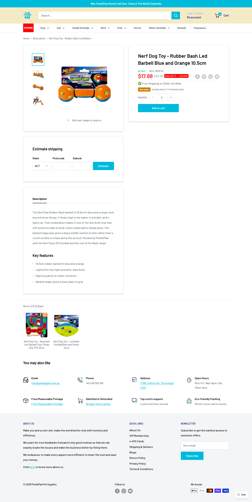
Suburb (77, 158)
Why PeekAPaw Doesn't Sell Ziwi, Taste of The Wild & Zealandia (126, 3)
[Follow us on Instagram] (123, 491)
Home (26, 38)
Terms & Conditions (141, 469)
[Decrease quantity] (152, 97)
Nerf (143, 71)
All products (39, 38)
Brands (181, 27)
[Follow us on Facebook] (117, 491)
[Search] (175, 15)
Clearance (200, 27)
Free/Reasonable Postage (47, 403)
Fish (119, 27)
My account (194, 17)
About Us (134, 430)
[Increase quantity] (171, 97)
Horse (137, 27)
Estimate (103, 166)
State (36, 158)
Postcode (58, 158)
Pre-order (144, 89)
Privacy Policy (137, 463)
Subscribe (192, 455)
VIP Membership (139, 435)
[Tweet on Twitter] (210, 76)
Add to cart (158, 108)
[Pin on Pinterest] (204, 76)
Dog (42, 27)
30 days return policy (98, 403)
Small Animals (80, 27)
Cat (59, 27)
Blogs (132, 452)
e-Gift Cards (136, 441)
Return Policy (137, 457)
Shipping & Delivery (141, 446)
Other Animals (157, 27)
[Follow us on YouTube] (130, 491)
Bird (103, 27)
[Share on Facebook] (197, 76)
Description (40, 198)
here (32, 466)
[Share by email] (217, 76)
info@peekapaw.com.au (45, 383)
